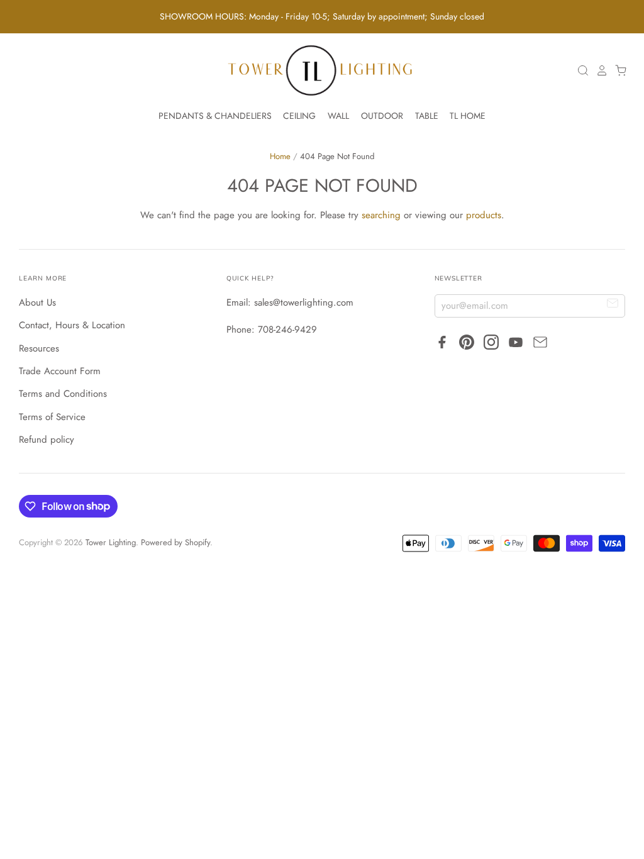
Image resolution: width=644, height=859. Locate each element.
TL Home (468, 115)
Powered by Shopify (175, 542)
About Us (37, 302)
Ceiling (299, 115)
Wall (338, 115)
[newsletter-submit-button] (612, 305)
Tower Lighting (111, 542)
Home (280, 156)
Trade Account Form (60, 371)
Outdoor (382, 115)
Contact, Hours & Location (72, 325)
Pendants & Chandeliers (215, 115)
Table (426, 115)
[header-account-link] (598, 70)
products (483, 215)
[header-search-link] (579, 70)
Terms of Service (52, 417)
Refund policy (46, 439)
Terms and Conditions (63, 394)
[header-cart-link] (617, 70)
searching (381, 215)
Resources (39, 348)
